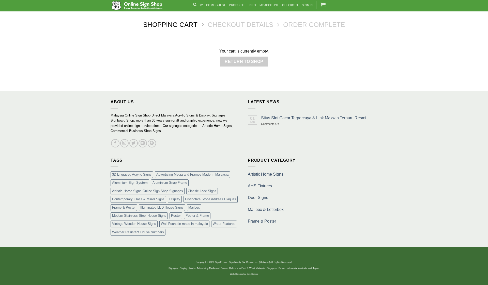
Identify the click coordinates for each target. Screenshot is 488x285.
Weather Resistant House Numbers (138, 232)
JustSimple (252, 274)
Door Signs (258, 197)
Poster (176, 215)
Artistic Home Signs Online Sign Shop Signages (147, 191)
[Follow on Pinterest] (152, 143)
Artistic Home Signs (265, 174)
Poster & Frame (197, 215)
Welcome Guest (212, 5)
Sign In (307, 5)
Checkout (290, 5)
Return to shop (244, 61)
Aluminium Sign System (130, 183)
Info (252, 5)
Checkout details (240, 24)
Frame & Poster (123, 207)
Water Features (224, 224)
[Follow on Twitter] (133, 143)
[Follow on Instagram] (124, 143)
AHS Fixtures (260, 186)
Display (174, 199)
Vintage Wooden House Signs (134, 224)
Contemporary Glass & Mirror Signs (138, 199)
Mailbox (194, 207)
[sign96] (148, 5)
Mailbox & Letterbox (266, 209)
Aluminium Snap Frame (169, 183)
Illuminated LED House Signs (162, 207)
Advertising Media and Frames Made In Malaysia (192, 174)
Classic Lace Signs (202, 191)
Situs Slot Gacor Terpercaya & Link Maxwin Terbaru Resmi (313, 118)
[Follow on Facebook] (115, 143)
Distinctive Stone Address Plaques (210, 199)
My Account (269, 5)
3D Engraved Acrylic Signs (131, 174)
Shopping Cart (170, 24)
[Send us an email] (143, 143)
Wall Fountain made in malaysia (184, 224)
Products (237, 5)
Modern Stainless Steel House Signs (139, 215)
